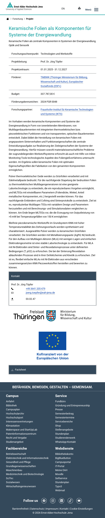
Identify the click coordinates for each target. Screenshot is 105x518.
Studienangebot (14, 441)
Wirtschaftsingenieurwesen (21, 486)
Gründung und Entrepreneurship (72, 405)
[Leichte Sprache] (79, 8)
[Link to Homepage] (24, 6)
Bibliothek (11, 405)
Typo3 (58, 486)
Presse (59, 409)
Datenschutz (37, 508)
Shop (58, 425)
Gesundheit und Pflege (18, 462)
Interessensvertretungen (19, 421)
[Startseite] (7, 18)
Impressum (52, 508)
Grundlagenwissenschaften (21, 466)
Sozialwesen (13, 482)
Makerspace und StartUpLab (21, 429)
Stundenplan (62, 433)
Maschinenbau (14, 470)
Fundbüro (60, 401)
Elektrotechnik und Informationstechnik (27, 458)
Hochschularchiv (15, 413)
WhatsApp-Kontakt (65, 441)
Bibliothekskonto (64, 453)
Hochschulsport (14, 417)
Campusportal (63, 462)
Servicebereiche (64, 421)
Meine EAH (61, 470)
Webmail (60, 490)
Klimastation (13, 425)
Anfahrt (10, 401)
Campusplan (13, 409)
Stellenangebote (64, 429)
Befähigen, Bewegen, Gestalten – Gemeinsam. (52, 387)
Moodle (59, 474)
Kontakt (64, 508)
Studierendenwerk (65, 437)
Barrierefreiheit (20, 508)
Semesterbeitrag (64, 413)
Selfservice (61, 478)
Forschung (18, 19)
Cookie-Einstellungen (81, 508)
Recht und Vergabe (16, 437)
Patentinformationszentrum (21, 433)
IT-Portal (59, 466)
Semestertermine (64, 417)
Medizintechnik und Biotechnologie (25, 474)
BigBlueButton (63, 458)
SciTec (9, 478)
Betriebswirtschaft (16, 453)
